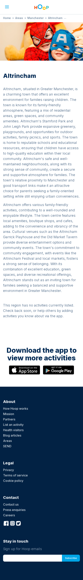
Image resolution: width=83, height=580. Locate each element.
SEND (7, 446)
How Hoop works (15, 408)
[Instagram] (12, 523)
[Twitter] (18, 523)
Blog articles (12, 435)
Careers (9, 515)
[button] (7, 7)
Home (7, 18)
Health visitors (13, 430)
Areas (19, 18)
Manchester (35, 18)
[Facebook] (6, 523)
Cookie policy (13, 481)
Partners (9, 419)
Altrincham (55, 18)
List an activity (13, 425)
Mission (8, 414)
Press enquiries (14, 510)
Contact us (11, 504)
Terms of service (15, 475)
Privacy (8, 470)
